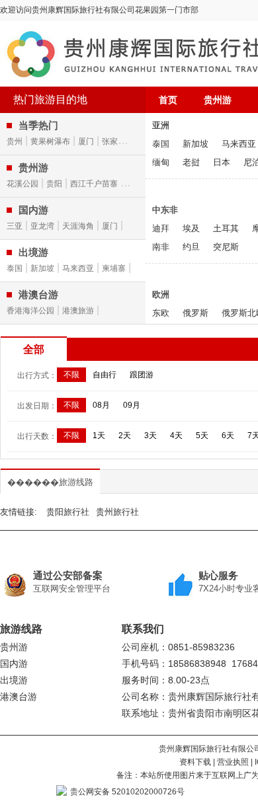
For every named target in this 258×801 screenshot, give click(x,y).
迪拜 (160, 228)
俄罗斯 (195, 313)
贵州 (14, 141)
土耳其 (226, 228)
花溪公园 (22, 183)
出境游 (14, 680)
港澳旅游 (78, 310)
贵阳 (54, 183)
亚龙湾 (42, 226)
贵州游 (218, 100)
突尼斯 (226, 247)
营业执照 (233, 762)
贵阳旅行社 (67, 512)
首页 (168, 100)
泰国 (14, 268)
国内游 (14, 663)
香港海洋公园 (30, 310)
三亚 (14, 226)
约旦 (191, 247)
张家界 (114, 141)
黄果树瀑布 (50, 141)
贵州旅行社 (117, 512)
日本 (221, 162)
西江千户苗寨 (94, 183)
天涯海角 (78, 226)
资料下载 (195, 762)
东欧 (160, 313)
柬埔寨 (114, 268)
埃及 (191, 228)
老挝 (191, 162)
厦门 (86, 141)
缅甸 (160, 162)
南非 (160, 247)
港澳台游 (18, 696)
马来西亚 (78, 268)
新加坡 (42, 268)
